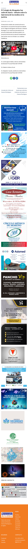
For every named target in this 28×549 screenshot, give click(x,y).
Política (17, 515)
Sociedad (3, 8)
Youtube (3, 542)
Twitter (3, 540)
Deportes (17, 527)
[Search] (26, 2)
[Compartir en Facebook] (14, 78)
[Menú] (2, 3)
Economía (17, 523)
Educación (17, 517)
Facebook (3, 538)
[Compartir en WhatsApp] (11, 78)
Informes (17, 529)
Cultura (17, 519)
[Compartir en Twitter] (17, 78)
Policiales (17, 525)
